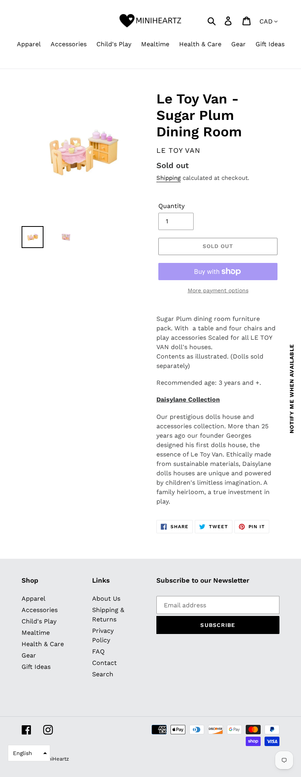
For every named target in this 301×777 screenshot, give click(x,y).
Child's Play (39, 621)
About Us (106, 598)
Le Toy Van (178, 150)
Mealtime (36, 632)
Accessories (40, 610)
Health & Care (43, 644)
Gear (29, 655)
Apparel (33, 598)
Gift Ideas (36, 666)
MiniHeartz (56, 759)
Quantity (171, 206)
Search (102, 674)
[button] (29, 753)
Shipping (168, 177)
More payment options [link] (218, 290)
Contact (104, 663)
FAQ (98, 651)
